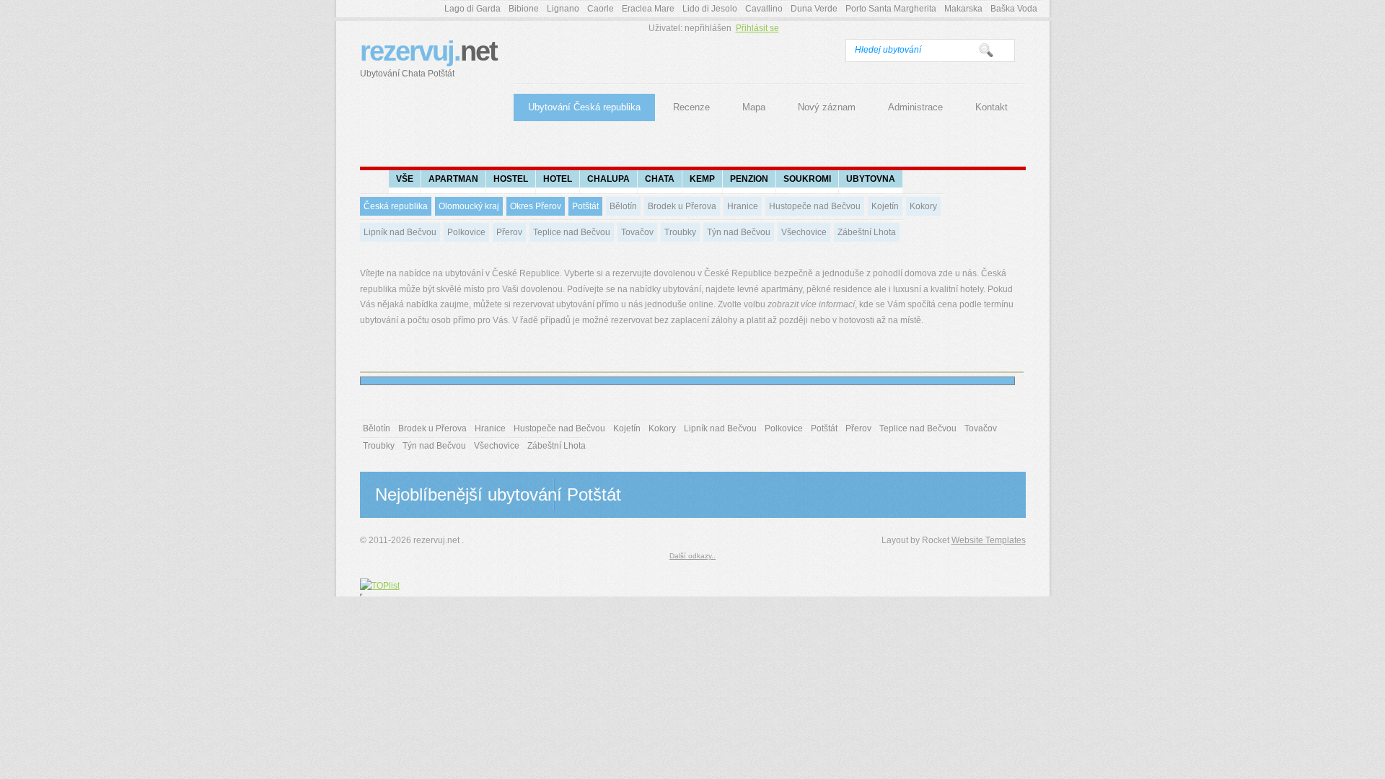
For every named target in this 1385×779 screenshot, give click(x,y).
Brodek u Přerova (682, 206)
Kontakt (991, 107)
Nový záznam (827, 107)
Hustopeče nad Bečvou (815, 206)
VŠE (404, 179)
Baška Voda (1013, 9)
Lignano (563, 9)
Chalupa (608, 179)
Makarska (963, 9)
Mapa (753, 107)
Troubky (680, 232)
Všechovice (804, 232)
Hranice (742, 206)
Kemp (702, 179)
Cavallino (764, 9)
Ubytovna (870, 179)
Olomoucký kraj (469, 206)
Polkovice (466, 232)
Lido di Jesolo (709, 9)
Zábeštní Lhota (866, 232)
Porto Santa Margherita (890, 9)
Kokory (923, 206)
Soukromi (807, 179)
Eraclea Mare (648, 9)
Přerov (509, 232)
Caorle (600, 9)
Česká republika (396, 206)
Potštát (585, 206)
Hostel (510, 179)
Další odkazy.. (692, 556)
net (428, 57)
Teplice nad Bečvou (571, 232)
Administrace (915, 107)
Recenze (691, 107)
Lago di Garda (472, 9)
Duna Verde (814, 9)
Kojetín (885, 206)
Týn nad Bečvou (738, 232)
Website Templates (988, 540)
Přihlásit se (757, 28)
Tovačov (637, 232)
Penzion (749, 179)
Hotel (557, 179)
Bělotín (623, 206)
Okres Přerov (535, 206)
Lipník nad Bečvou (400, 232)
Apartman (453, 179)
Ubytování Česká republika (584, 107)
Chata (659, 179)
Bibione (524, 9)
